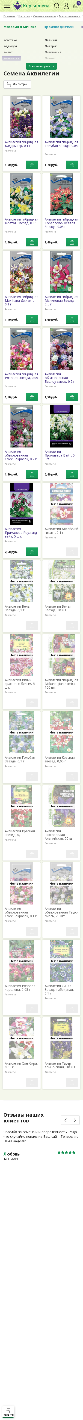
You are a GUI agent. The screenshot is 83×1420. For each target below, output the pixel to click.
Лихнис (50, 58)
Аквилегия (11, 58)
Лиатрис (51, 46)
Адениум (10, 46)
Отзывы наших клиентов (23, 1118)
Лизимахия (53, 52)
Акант (8, 52)
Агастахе (10, 40)
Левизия (51, 40)
